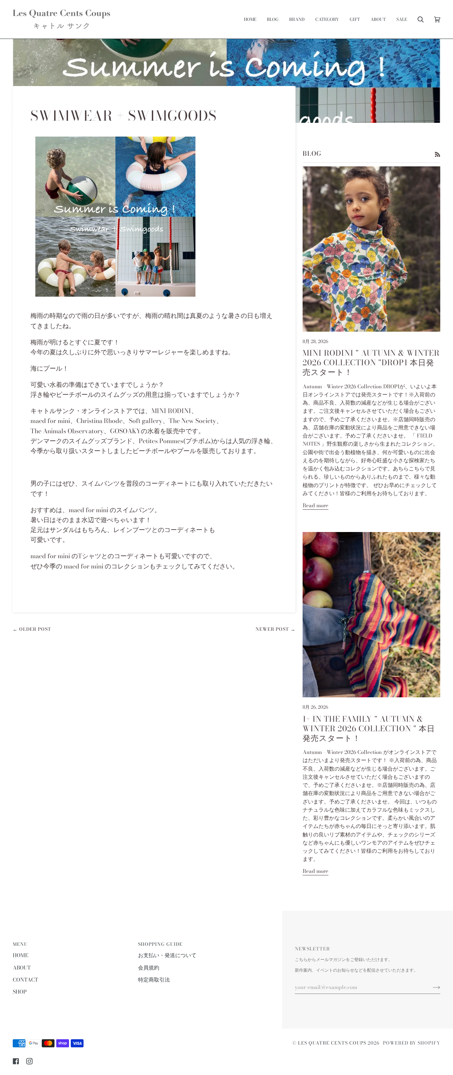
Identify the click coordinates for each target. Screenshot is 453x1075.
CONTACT (25, 980)
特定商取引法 (154, 980)
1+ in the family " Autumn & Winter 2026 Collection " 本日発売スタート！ (369, 728)
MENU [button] (20, 944)
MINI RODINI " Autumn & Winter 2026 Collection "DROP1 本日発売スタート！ (371, 362)
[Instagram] (29, 1061)
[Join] (431, 987)
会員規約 (148, 968)
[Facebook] (16, 1061)
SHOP (20, 992)
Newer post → (276, 629)
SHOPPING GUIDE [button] (160, 944)
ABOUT (22, 968)
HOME (20, 955)
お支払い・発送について (167, 955)
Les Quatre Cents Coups (332, 1043)
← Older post (32, 629)
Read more (315, 505)
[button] (297, 19)
